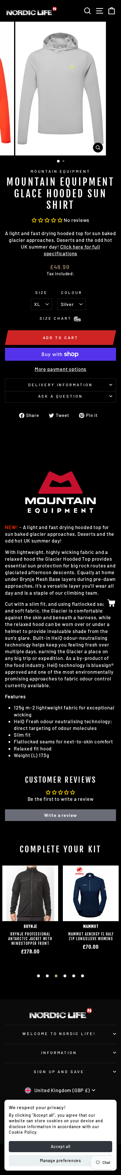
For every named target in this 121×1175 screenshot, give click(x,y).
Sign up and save (59, 1071)
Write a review (60, 815)
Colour (71, 292)
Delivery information (60, 384)
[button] (47, 220)
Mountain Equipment (61, 171)
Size (41, 292)
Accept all (60, 1146)
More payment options (61, 369)
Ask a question (60, 396)
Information (59, 1052)
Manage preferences (60, 1160)
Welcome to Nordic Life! (59, 1033)
